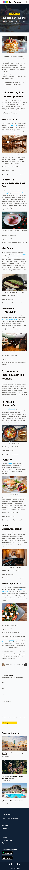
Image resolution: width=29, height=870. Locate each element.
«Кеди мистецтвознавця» (20, 532)
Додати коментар (6, 701)
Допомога (4, 842)
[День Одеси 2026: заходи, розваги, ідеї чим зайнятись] (14, 743)
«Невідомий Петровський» (9, 319)
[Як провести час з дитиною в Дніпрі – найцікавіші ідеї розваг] (14, 767)
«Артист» (10, 463)
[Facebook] (9, 864)
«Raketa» (11, 640)
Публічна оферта (6, 844)
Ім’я (3, 682)
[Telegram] (14, 864)
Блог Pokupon (15, 2)
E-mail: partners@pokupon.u (9, 818)
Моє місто (16, 13)
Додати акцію (5, 828)
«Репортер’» (11, 409)
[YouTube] (17, 864)
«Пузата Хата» (13, 125)
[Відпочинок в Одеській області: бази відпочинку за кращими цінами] (14, 790)
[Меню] (26, 2)
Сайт (3, 695)
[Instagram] (11, 864)
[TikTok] (19, 864)
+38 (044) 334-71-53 (7, 814)
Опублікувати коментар (9, 723)
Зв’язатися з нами (7, 840)
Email (3, 688)
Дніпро (11, 13)
